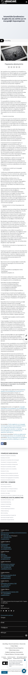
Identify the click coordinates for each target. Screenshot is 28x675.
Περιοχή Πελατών (9, 654)
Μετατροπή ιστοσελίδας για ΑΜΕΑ (8, 466)
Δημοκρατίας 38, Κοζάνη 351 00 (8, 575)
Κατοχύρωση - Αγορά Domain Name (8, 491)
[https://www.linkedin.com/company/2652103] (11, 611)
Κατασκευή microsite (5, 457)
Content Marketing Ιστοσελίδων (8, 508)
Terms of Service (15, 671)
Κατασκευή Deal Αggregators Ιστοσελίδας (10, 477)
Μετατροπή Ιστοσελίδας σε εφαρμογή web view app (12, 495)
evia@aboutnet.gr (5, 595)
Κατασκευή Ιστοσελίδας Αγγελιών (8, 479)
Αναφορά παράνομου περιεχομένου (14, 652)
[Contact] (26, 339)
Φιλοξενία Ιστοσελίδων (6, 484)
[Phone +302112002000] (26, 336)
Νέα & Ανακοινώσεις (14, 650)
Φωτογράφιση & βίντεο (22, 657)
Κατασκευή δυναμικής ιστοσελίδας (8, 455)
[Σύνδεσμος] (1, 40)
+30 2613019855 (7, 557)
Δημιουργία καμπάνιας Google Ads (8, 515)
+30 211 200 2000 (7, 536)
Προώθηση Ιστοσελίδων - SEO (7, 499)
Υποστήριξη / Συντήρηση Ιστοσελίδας (9, 462)
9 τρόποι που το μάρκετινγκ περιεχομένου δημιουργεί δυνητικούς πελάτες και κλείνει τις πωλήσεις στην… (13, 427)
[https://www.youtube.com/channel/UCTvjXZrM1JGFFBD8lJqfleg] (6, 611)
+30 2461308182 (7, 576)
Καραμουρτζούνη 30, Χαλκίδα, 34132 (9, 592)
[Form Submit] (26, 636)
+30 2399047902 (7, 567)
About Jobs (22, 644)
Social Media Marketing (6, 502)
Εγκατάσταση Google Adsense (7, 519)
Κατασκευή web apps (5, 493)
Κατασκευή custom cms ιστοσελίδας (9, 468)
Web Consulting (4, 513)
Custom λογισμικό (11, 657)
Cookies (4, 672)
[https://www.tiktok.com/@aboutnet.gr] (13, 611)
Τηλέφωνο (4, 628)
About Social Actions (14, 644)
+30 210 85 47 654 (7, 537)
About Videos (14, 646)
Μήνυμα (3, 633)
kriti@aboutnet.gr (5, 586)
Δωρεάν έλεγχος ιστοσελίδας (19, 658)
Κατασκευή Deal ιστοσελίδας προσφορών (10, 475)
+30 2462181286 (7, 547)
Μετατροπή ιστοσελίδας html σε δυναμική (10, 460)
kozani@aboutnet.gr (6, 578)
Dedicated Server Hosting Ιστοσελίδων (9, 488)
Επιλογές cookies (19, 654)
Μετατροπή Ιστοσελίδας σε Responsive (9, 464)
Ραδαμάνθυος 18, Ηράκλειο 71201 (9, 583)
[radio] (9, 67)
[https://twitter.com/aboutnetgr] (3, 611)
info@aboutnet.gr (5, 539)
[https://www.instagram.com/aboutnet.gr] (8, 611)
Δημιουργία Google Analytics (7, 517)
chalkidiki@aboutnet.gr (6, 569)
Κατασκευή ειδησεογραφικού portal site (9, 473)
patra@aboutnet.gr (5, 559)
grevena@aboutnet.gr (6, 549)
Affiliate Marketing (5, 510)
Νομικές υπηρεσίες (7, 658)
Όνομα (3, 617)
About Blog (7, 40)
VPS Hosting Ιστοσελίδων (6, 486)
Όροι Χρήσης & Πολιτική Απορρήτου (15, 648)
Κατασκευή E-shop (5, 471)
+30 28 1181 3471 (7, 585)
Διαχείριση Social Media (6, 504)
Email (2, 622)
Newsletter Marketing (5, 506)
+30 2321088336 (7, 593)
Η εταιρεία (3, 657)
